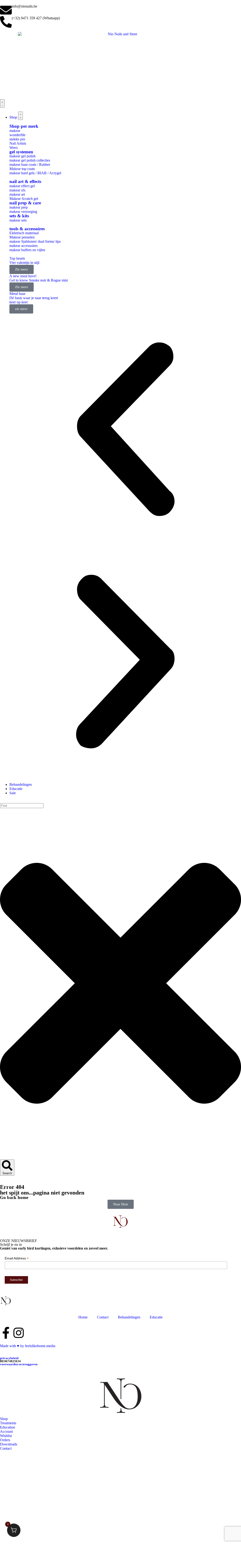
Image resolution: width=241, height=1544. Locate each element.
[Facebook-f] (6, 1333)
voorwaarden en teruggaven (18, 1364)
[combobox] (22, 805)
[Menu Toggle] (2, 103)
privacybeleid (9, 1358)
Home (83, 1317)
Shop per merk (23, 126)
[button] (125, 430)
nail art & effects (25, 181)
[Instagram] (18, 1333)
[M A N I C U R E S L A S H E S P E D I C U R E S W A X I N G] (6, 1301)
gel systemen (21, 151)
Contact (102, 1317)
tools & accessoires (27, 228)
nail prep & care (25, 202)
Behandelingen (129, 1317)
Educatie (156, 1317)
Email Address (17, 1258)
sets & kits (19, 215)
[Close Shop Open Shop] (20, 115)
